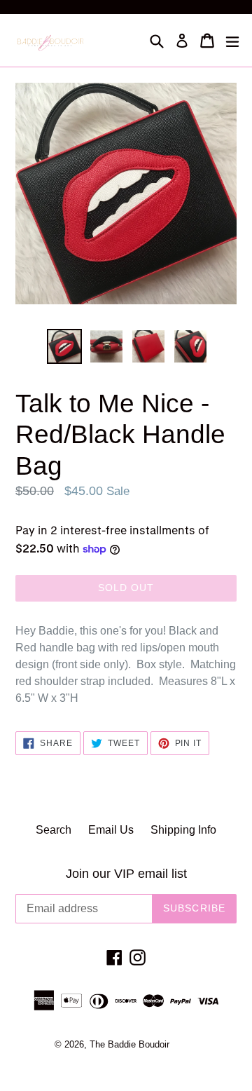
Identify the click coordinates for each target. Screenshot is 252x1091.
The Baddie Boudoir (129, 1044)
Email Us (111, 830)
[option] (64, 346)
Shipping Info (183, 830)
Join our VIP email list (126, 874)
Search (53, 830)
